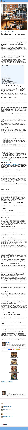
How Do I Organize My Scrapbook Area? (8, 81)
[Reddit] (14, 349)
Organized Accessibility (6, 74)
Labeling (3, 73)
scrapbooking (8, 382)
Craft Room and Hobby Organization (9, 31)
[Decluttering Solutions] (2, 1)
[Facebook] (9, 349)
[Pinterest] (10, 349)
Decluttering (4, 69)
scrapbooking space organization (7, 160)
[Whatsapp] (17, 349)
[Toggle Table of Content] (23, 65)
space (12, 382)
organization (4, 382)
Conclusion (3, 79)
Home (2, 31)
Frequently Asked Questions (6, 80)
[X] (12, 349)
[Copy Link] (16, 349)
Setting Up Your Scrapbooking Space (7, 66)
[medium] (4, 424)
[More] (19, 349)
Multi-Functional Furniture (6, 77)
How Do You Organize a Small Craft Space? (9, 83)
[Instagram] (13, 349)
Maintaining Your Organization (6, 78)
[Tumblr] (6, 424)
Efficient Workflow (5, 75)
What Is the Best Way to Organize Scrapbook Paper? (10, 82)
